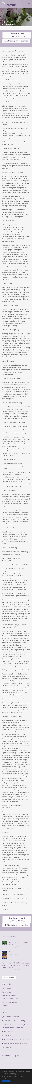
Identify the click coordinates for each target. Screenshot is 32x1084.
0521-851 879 (8, 1031)
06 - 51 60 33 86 (18, 36)
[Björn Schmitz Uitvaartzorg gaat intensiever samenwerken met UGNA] (4, 966)
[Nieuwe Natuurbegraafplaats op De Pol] (4, 943)
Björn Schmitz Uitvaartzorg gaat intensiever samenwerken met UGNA (19, 965)
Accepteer (6, 1081)
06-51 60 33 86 (8, 1035)
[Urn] (4, 955)
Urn (10, 952)
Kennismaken (6, 992)
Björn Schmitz (6, 989)
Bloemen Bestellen (8, 977)
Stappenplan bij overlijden (18, 41)
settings (4, 1078)
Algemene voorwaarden (10, 1002)
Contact (4, 1005)
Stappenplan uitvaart (9, 995)
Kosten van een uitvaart (10, 999)
